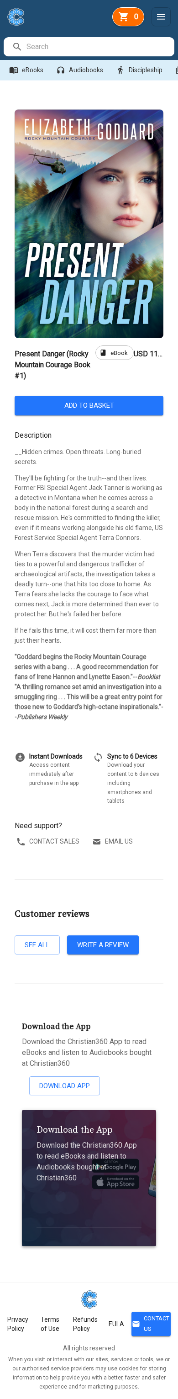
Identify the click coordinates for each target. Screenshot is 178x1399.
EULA (116, 1324)
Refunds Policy (85, 1324)
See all (37, 945)
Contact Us (150, 1323)
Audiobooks (79, 70)
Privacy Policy (17, 1324)
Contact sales (54, 841)
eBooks (26, 70)
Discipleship (139, 70)
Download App (64, 1086)
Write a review (103, 945)
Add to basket (89, 405)
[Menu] (161, 16)
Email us (119, 841)
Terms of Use (50, 1324)
